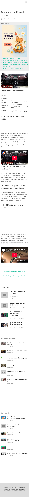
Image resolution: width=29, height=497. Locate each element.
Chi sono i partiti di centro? (15, 365)
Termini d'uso (7, 489)
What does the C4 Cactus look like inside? (15, 60)
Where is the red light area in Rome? (17, 350)
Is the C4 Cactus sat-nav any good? (13, 68)
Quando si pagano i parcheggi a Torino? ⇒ (14, 276)
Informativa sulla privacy (18, 489)
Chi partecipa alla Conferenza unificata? (17, 314)
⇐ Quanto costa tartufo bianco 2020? (14, 271)
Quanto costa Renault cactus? (11, 58)
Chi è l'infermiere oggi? (13, 432)
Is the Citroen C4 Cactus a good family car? (15, 62)
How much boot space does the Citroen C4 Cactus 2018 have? (15, 65)
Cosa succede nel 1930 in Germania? (17, 453)
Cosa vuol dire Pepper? (13, 447)
